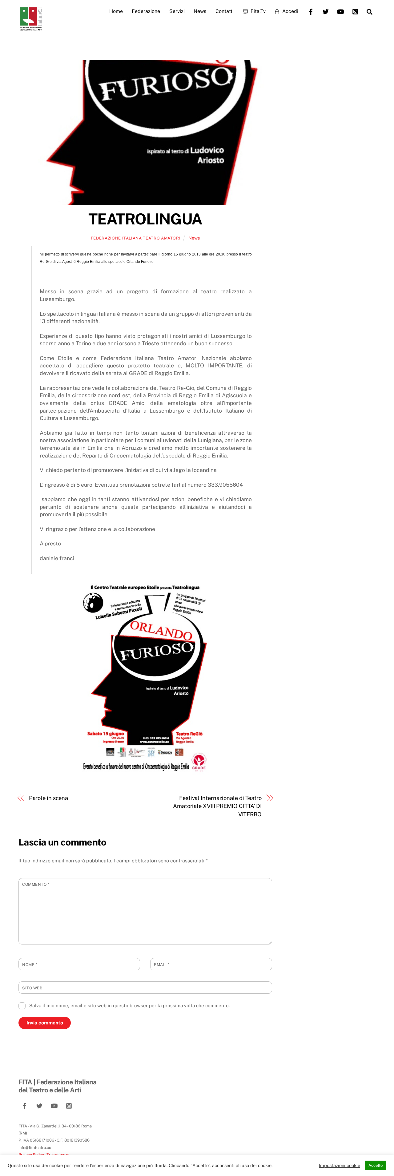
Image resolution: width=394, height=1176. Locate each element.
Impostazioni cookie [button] (339, 1165)
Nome (29, 964)
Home (116, 11)
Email (162, 964)
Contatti (224, 11)
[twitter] (326, 11)
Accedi (289, 11)
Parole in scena (48, 798)
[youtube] (340, 11)
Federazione (146, 11)
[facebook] (311, 11)
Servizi (177, 11)
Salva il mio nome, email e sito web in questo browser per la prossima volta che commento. (129, 1005)
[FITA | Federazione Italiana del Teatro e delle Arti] (30, 28)
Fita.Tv (257, 11)
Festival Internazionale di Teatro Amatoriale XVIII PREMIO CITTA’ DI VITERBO (217, 806)
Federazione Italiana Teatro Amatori (136, 238)
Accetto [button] (375, 1165)
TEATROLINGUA (145, 219)
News (200, 11)
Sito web (32, 988)
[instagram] (355, 11)
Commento (35, 884)
